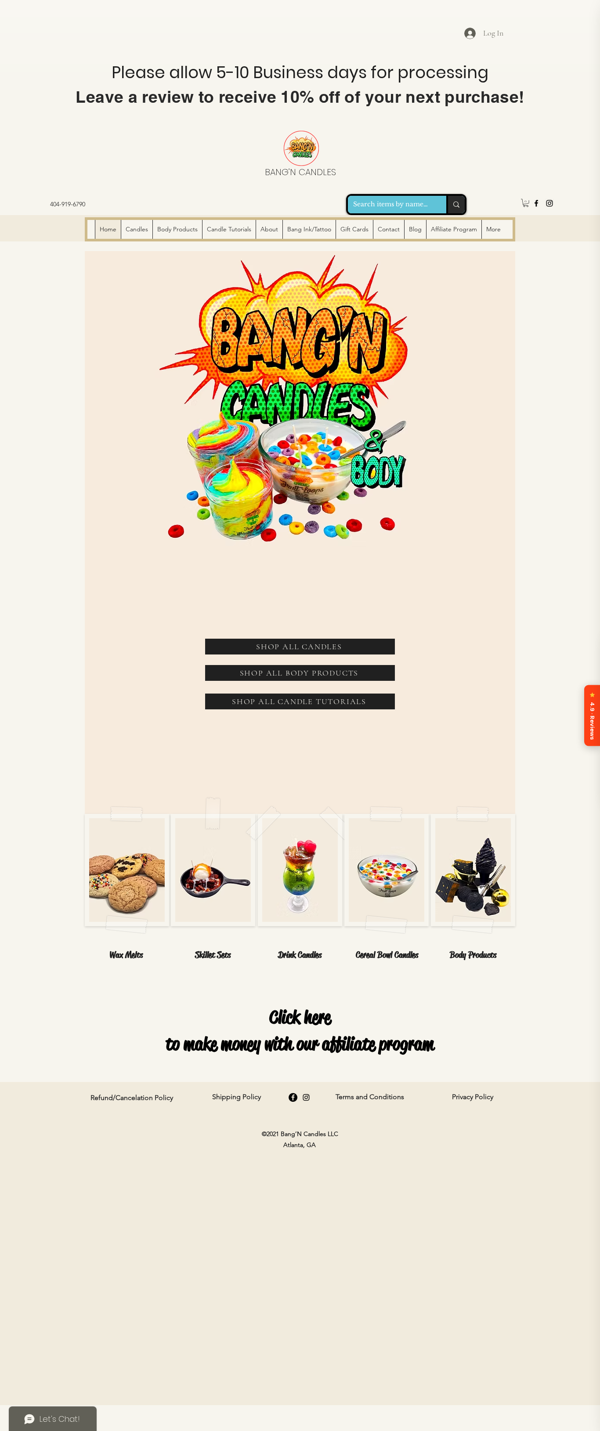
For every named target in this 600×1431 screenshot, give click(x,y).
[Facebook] (536, 203)
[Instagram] (549, 203)
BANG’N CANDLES (300, 172)
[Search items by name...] (455, 204)
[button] (526, 203)
